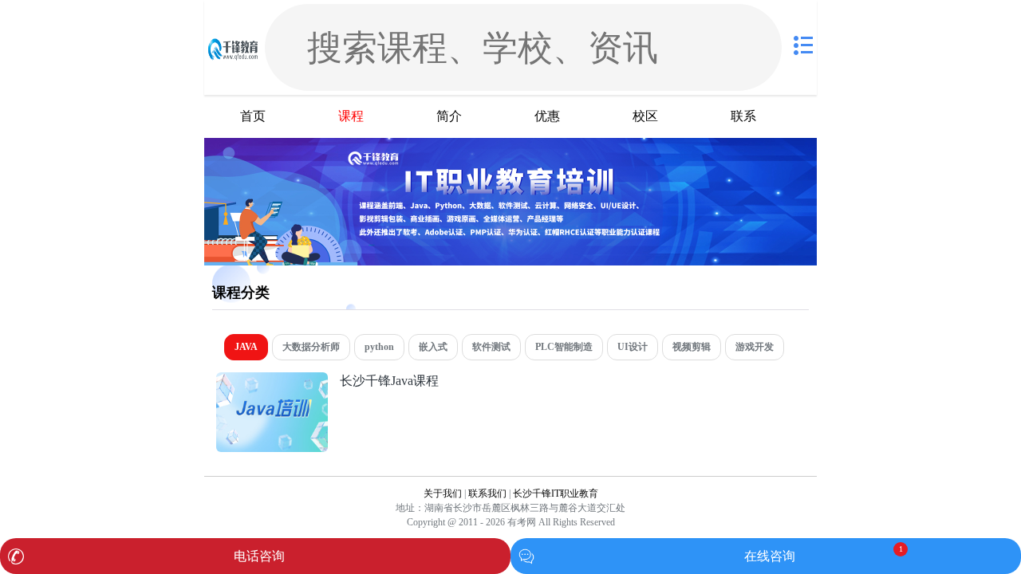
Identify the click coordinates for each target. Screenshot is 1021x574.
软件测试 (491, 346)
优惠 (547, 116)
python (379, 346)
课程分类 (241, 293)
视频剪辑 (691, 346)
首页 (253, 116)
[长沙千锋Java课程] (272, 381)
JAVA (246, 346)
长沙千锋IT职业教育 (555, 493)
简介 (449, 116)
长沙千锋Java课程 (389, 380)
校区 (645, 116)
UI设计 (632, 346)
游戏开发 (754, 346)
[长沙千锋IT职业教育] (233, 47)
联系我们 (487, 493)
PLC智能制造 (564, 346)
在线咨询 (769, 556)
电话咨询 (259, 556)
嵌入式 (433, 346)
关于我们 (443, 493)
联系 (743, 116)
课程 (351, 116)
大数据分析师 (311, 346)
